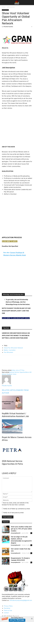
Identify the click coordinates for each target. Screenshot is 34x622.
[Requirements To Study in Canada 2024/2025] (5, 561)
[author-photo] (6, 383)
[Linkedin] (17, 31)
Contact (6, 612)
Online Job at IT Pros (17, 370)
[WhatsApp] (12, 31)
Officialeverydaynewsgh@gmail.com (20, 600)
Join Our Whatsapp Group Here (17, 620)
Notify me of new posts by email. (13, 512)
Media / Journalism (9, 350)
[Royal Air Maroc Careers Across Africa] (17, 426)
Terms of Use (8, 610)
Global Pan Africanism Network (13, 348)
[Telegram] (21, 31)
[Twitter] (8, 31)
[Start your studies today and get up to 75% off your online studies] (5, 529)
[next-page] (2, 468)
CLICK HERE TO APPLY (9, 241)
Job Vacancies (11, 7)
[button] (17, 619)
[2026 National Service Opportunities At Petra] (17, 450)
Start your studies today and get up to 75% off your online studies (21, 529)
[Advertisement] (17, 129)
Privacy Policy (8, 606)
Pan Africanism (8, 352)
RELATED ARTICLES (10, 390)
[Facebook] (4, 31)
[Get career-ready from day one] (5, 551)
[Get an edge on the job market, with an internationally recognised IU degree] (5, 539)
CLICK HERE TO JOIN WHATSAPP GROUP (16, 318)
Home (3, 7)
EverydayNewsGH (15, 533)
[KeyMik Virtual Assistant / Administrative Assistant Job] (17, 403)
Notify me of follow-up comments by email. (16, 508)
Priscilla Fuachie (8, 26)
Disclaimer (7, 608)
